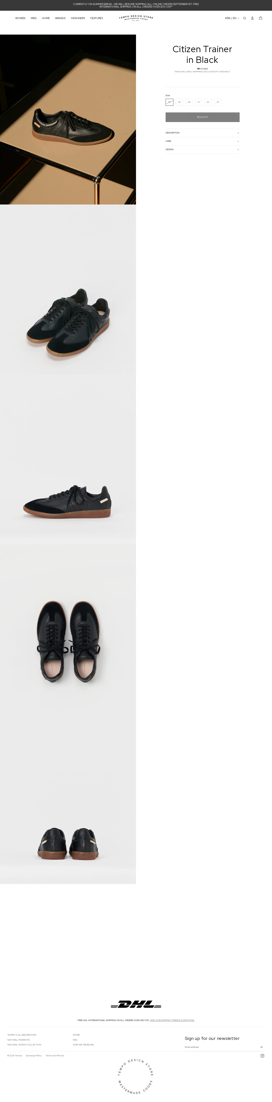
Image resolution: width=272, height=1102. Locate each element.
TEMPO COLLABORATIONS (21, 1034)
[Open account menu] (252, 18)
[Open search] (245, 18)
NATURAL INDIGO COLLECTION (24, 1044)
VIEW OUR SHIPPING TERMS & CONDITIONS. (172, 1020)
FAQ (75, 1039)
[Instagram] (262, 1056)
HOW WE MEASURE (83, 1044)
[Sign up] (261, 1047)
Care (168, 141)
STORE (76, 1034)
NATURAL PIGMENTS (18, 1039)
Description (172, 132)
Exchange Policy (34, 1055)
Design (170, 149)
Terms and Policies (55, 1055)
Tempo (18, 1055)
